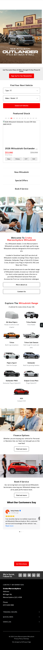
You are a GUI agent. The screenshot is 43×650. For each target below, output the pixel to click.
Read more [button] (9, 526)
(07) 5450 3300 (8, 605)
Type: (7, 91)
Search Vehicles (21, 106)
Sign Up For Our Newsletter (21, 76)
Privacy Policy (18, 638)
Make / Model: (10, 98)
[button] (3, 518)
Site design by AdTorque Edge (21, 642)
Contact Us (21, 291)
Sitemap (26, 638)
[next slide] (38, 38)
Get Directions (21, 564)
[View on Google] (8, 512)
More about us (21, 285)
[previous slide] (4, 38)
